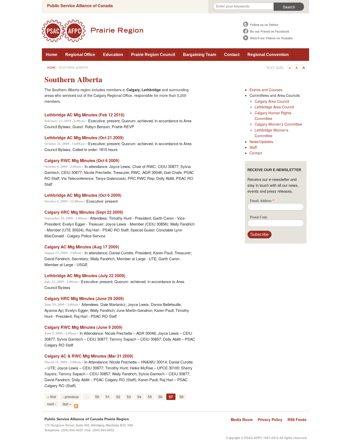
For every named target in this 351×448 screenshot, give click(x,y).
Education (113, 54)
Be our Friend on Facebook (269, 31)
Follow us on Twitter (264, 24)
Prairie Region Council (153, 54)
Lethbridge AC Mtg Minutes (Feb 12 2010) (84, 115)
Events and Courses (266, 89)
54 (139, 396)
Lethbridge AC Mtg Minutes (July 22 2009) (84, 275)
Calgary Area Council (272, 101)
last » (67, 403)
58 (181, 396)
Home (51, 54)
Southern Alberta (73, 67)
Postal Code (258, 216)
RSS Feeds (297, 419)
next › (51, 403)
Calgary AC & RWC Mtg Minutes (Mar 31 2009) (88, 356)
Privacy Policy (270, 419)
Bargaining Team (199, 54)
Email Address (262, 200)
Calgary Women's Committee (278, 124)
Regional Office (80, 54)
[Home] (142, 30)
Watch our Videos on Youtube (271, 38)
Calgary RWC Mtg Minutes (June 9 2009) (83, 327)
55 (150, 396)
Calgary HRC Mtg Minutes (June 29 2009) (84, 298)
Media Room (242, 419)
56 (160, 396)
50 (97, 396)
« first (51, 396)
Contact (231, 54)
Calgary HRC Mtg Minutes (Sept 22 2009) (83, 212)
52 (118, 396)
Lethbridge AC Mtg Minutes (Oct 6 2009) (82, 195)
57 (171, 396)
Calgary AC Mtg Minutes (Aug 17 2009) (81, 247)
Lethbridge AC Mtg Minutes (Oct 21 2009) (84, 138)
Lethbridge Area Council (274, 106)
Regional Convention (268, 54)
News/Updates (261, 141)
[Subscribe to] (76, 405)
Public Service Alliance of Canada (80, 5)
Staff (253, 147)
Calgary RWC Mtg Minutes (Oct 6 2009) (81, 160)
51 (108, 396)
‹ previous (70, 396)
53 (129, 396)
